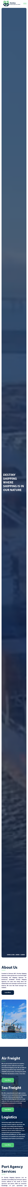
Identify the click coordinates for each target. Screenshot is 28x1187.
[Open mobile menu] (24, 3)
